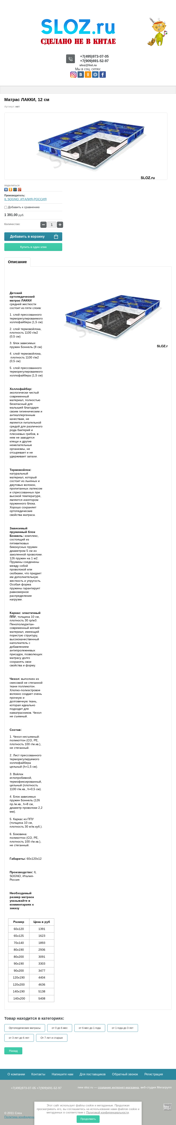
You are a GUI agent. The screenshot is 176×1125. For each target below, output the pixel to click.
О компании (16, 1074)
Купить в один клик (33, 247)
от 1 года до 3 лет (123, 1028)
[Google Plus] (20, 189)
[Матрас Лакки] (108, 318)
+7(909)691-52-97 (94, 61)
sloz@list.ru (88, 65)
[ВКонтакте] (6, 189)
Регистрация (153, 1074)
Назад (13, 1050)
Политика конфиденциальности (26, 1117)
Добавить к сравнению (23, 207)
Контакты (38, 1074)
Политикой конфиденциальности (107, 1112)
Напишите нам (62, 1074)
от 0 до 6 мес (60, 1028)
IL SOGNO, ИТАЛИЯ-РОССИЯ (25, 199)
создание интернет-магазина (118, 1087)
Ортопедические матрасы (25, 1028)
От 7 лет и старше (52, 1037)
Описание (17, 262)
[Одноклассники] (11, 189)
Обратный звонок (125, 1074)
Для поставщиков (93, 1074)
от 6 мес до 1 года (90, 1028)
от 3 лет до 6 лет (19, 1037)
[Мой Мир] (15, 189)
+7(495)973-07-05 (94, 56)
